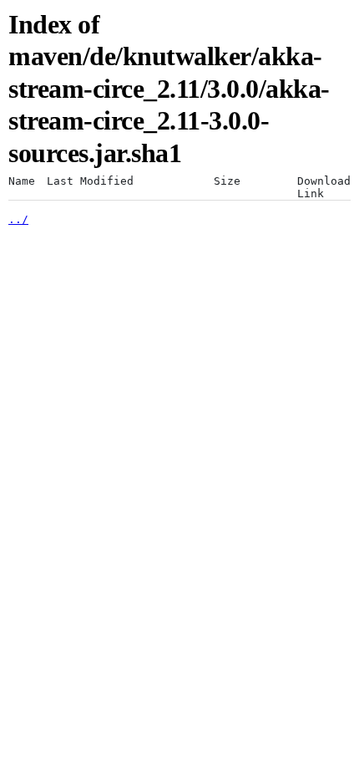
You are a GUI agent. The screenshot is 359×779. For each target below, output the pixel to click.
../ (18, 219)
